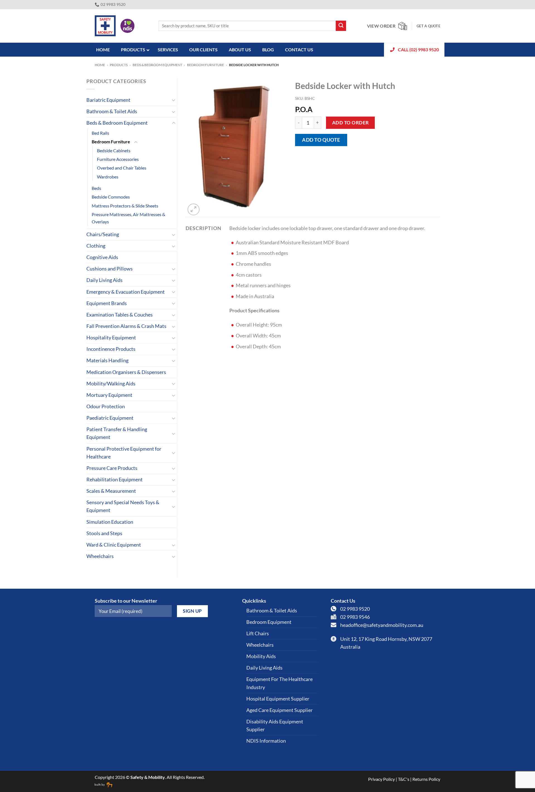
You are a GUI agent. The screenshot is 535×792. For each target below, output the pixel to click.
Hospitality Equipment (111, 338)
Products (119, 65)
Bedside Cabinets (113, 150)
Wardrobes (107, 176)
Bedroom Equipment (268, 622)
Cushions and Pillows (109, 269)
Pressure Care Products (111, 468)
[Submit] (341, 26)
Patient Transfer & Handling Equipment (116, 433)
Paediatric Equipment (109, 418)
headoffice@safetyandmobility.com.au (381, 625)
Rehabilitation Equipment (114, 479)
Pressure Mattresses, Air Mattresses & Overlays (128, 218)
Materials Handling (107, 360)
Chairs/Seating (102, 234)
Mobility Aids (261, 656)
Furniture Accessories (118, 159)
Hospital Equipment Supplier (277, 699)
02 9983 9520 (355, 609)
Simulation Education (109, 522)
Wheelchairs (100, 556)
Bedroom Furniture (205, 65)
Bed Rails (100, 133)
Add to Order (350, 122)
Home (100, 65)
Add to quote (321, 140)
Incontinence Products (110, 349)
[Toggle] (173, 100)
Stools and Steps (104, 533)
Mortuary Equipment (109, 395)
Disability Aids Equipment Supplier (274, 725)
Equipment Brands (106, 303)
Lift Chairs (257, 633)
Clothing (95, 246)
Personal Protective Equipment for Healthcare (123, 453)
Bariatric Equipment (108, 100)
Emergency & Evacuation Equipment (125, 292)
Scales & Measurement (111, 491)
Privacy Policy (381, 779)
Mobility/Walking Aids (110, 384)
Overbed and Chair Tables (121, 167)
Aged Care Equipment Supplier (279, 710)
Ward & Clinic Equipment (113, 545)
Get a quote (428, 26)
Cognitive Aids (102, 257)
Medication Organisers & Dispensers (126, 372)
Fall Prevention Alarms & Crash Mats (126, 326)
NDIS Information (266, 741)
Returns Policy (426, 779)
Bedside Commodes (111, 196)
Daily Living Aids (104, 280)
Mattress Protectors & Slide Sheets (125, 205)
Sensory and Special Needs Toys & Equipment (122, 506)
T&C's (403, 779)
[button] (194, 210)
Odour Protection (105, 406)
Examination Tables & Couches (119, 315)
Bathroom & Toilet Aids (111, 111)
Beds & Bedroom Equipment (157, 65)
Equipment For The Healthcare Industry (279, 683)
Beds (96, 188)
